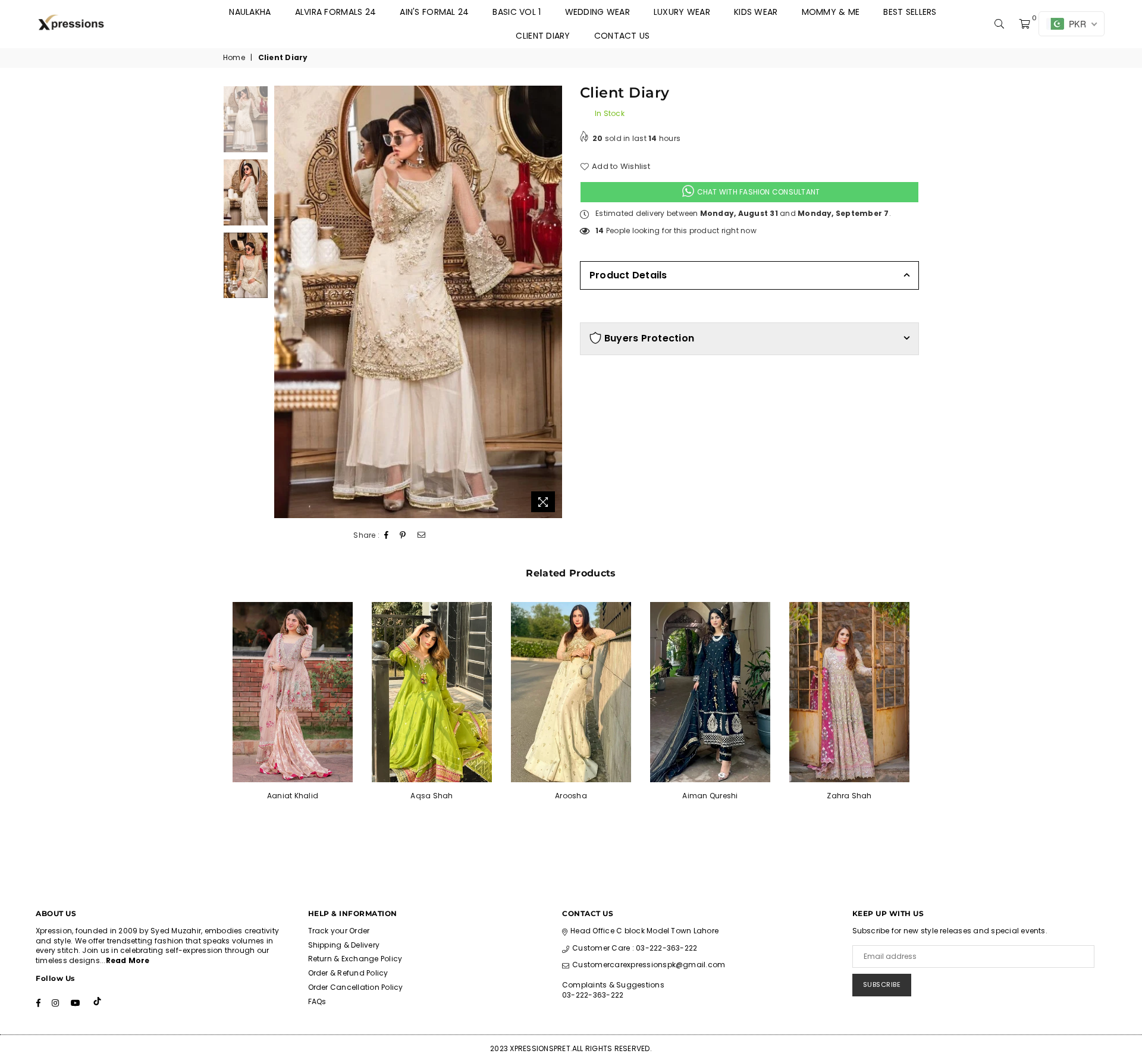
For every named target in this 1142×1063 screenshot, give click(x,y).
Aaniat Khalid (292, 796)
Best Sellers (909, 12)
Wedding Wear (597, 12)
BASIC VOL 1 (516, 12)
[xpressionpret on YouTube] (75, 1002)
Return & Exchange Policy (355, 959)
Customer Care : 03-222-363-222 (634, 948)
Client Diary (543, 36)
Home (234, 57)
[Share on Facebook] (386, 535)
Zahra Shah (849, 796)
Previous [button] (284, 301)
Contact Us (622, 36)
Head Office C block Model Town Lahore (644, 931)
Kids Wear (756, 12)
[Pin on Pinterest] (403, 535)
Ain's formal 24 (434, 12)
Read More (128, 960)
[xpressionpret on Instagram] (55, 1002)
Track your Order (339, 931)
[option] (418, 302)
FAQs (317, 1001)
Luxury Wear (682, 12)
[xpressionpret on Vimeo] (98, 1002)
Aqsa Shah (431, 796)
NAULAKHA (250, 12)
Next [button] (551, 301)
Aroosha (571, 796)
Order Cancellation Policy (355, 987)
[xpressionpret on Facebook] (38, 1002)
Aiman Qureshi (710, 796)
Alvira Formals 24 (336, 12)
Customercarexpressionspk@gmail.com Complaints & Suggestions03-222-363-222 (643, 979)
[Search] (999, 24)
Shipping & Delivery (344, 945)
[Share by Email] (422, 535)
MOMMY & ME (831, 12)
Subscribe (882, 984)
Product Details (628, 275)
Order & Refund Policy (348, 973)
